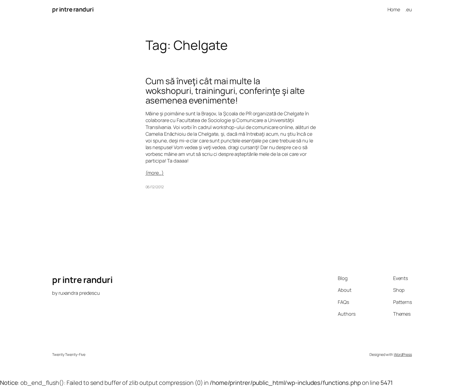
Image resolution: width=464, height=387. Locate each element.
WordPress (403, 354)
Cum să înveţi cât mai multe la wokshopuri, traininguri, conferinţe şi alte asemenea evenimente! (225, 90)
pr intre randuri (72, 9)
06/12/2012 (155, 186)
